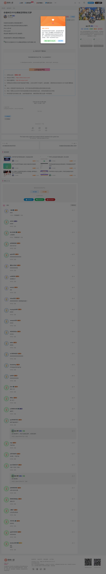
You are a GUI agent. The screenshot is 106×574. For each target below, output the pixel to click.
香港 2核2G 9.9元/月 (50, 41)
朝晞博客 (60, 41)
